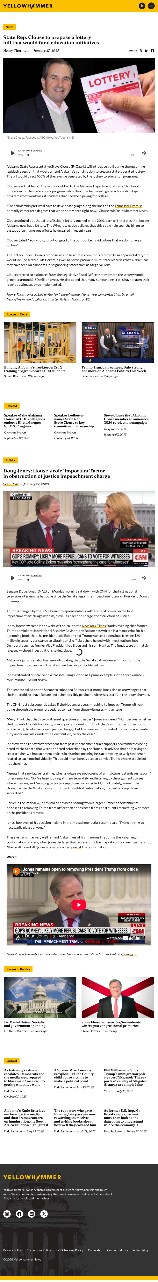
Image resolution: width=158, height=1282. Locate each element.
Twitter (141, 50)
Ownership (95, 1250)
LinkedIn (146, 50)
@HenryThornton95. (74, 299)
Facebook (152, 50)
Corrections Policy (39, 1250)
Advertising (140, 1250)
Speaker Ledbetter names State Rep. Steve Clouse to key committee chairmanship (74, 420)
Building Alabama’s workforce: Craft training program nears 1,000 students (34, 369)
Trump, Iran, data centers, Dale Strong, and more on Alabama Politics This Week (113, 369)
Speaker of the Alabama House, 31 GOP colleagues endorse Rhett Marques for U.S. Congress (24, 420)
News (9, 27)
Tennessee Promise (128, 206)
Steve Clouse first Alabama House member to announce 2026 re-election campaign (126, 418)
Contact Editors (117, 1250)
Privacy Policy (12, 1250)
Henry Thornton (16, 50)
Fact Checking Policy (69, 1250)
